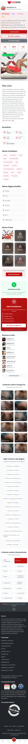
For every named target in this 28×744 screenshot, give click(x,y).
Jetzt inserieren (5, 659)
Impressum (18, 730)
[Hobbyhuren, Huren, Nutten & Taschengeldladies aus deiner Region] (14, 2)
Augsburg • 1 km (11, 340)
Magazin (3, 657)
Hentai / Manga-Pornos (8, 169)
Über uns (14, 726)
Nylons (12, 172)
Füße (16, 162)
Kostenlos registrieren (15, 325)
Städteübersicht (5, 662)
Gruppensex (6, 165)
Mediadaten (21, 726)
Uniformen (5, 179)
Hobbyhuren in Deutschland (8, 665)
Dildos (20, 155)
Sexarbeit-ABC (4, 654)
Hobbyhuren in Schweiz (7, 670)
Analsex (5, 155)
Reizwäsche (5, 176)
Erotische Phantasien (6, 691)
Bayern (13, 9)
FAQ (10, 726)
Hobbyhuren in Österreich (7, 667)
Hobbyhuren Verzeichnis (7, 640)
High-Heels (19, 169)
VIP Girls (3, 648)
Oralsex (18, 172)
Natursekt (5, 172)
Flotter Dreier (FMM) (7, 162)
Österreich (12, 621)
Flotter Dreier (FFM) (13, 158)
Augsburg (10, 9)
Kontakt (6, 726)
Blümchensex (13, 155)
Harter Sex (14, 165)
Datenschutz (10, 730)
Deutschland (19, 9)
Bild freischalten (15, 274)
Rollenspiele (14, 176)
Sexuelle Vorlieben (6, 646)
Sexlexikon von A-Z (6, 651)
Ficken (4, 158)
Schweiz (21, 621)
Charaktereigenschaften (7, 643)
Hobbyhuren (6, 604)
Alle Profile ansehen (14, 375)
